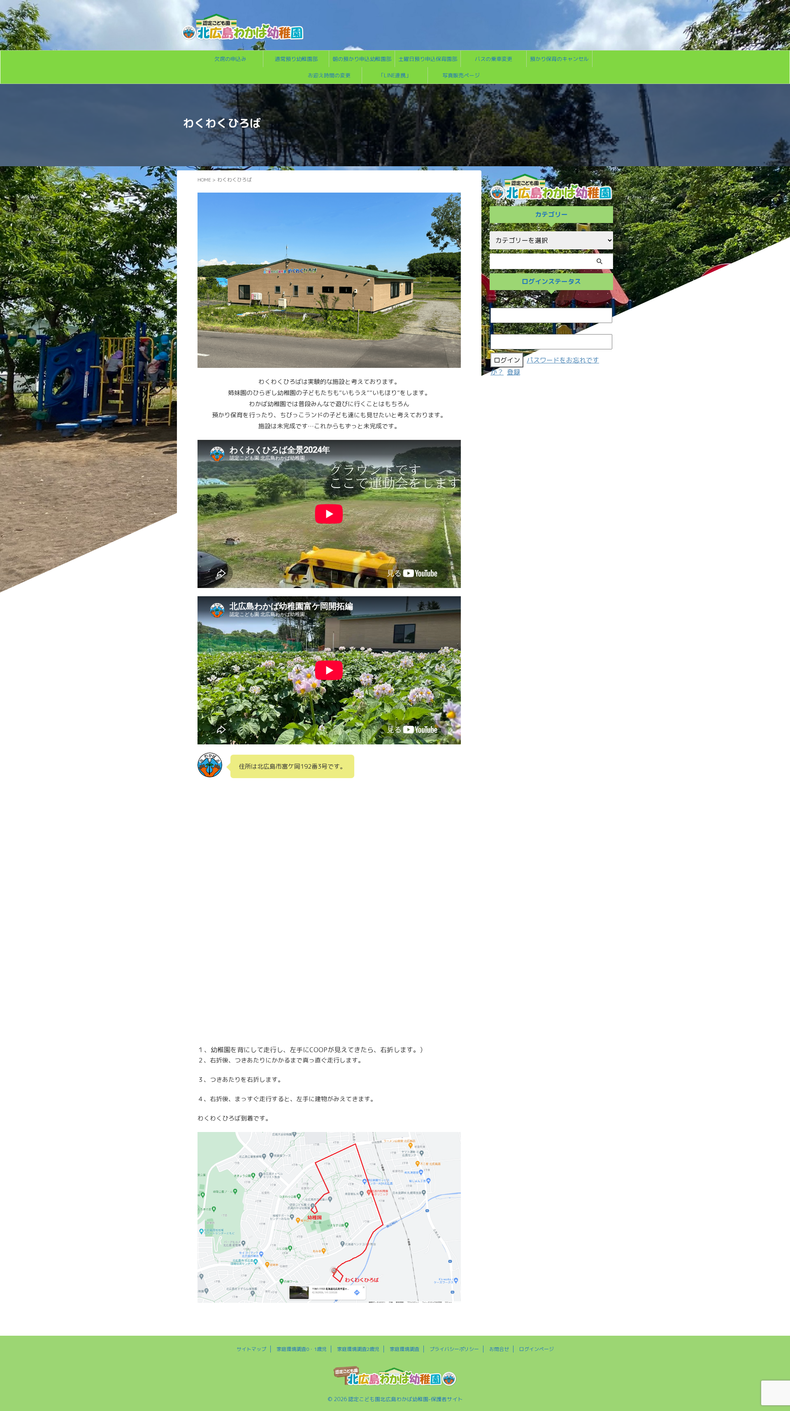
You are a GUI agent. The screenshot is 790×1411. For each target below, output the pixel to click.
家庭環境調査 (404, 1349)
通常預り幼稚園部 (296, 59)
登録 (513, 372)
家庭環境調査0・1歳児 (301, 1349)
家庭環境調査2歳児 (358, 1349)
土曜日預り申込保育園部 (427, 59)
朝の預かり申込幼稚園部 (361, 59)
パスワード (506, 329)
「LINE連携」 (395, 75)
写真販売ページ (461, 75)
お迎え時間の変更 (329, 75)
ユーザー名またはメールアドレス (539, 302)
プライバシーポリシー (454, 1349)
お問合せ (499, 1349)
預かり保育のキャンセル (559, 59)
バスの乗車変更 (493, 59)
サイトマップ (251, 1349)
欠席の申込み (230, 59)
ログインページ (536, 1349)
